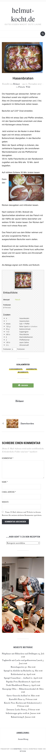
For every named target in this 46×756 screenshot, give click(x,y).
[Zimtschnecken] (12, 423)
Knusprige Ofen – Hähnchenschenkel (19, 689)
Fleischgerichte (15, 369)
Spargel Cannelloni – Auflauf (17, 678)
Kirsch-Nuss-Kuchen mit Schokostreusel (22, 703)
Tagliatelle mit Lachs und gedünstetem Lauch (22, 660)
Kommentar (7, 458)
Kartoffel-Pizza (15, 699)
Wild (28, 87)
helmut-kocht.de (23, 14)
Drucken (24, 385)
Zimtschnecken (27, 423)
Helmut (16, 84)
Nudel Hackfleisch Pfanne (17, 685)
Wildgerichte (23, 372)
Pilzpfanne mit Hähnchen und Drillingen (20, 653)
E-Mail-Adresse (9, 492)
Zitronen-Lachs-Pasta (16, 709)
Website (5, 502)
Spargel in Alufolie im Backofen (17, 670)
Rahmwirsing (17, 717)
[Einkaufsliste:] (23, 288)
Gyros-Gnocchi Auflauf (17, 695)
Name (5, 482)
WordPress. (17, 749)
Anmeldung (23, 739)
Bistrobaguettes (17, 667)
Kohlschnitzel (17, 674)
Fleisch (21, 87)
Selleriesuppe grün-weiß (16, 713)
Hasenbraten (31, 369)
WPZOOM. (23, 751)
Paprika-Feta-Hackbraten (17, 681)
